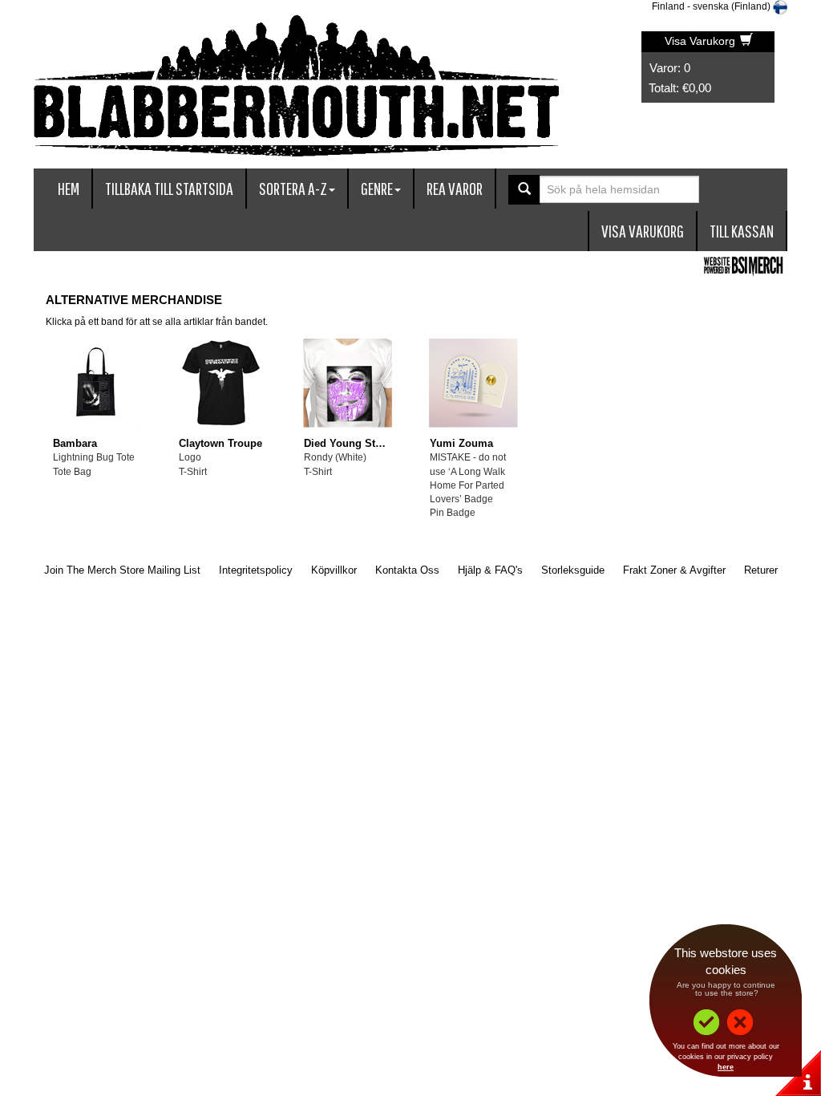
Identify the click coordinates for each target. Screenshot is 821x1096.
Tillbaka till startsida (169, 188)
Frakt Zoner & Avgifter (674, 570)
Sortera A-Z (293, 188)
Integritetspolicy (256, 570)
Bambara (75, 443)
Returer (761, 570)
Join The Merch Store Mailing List (122, 570)
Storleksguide (573, 570)
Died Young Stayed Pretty (367, 443)
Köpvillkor (334, 570)
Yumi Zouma (461, 443)
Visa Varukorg (701, 41)
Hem (68, 188)
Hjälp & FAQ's (490, 570)
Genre (377, 188)
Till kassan (742, 231)
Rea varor (455, 188)
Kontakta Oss (407, 570)
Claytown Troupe (220, 443)
